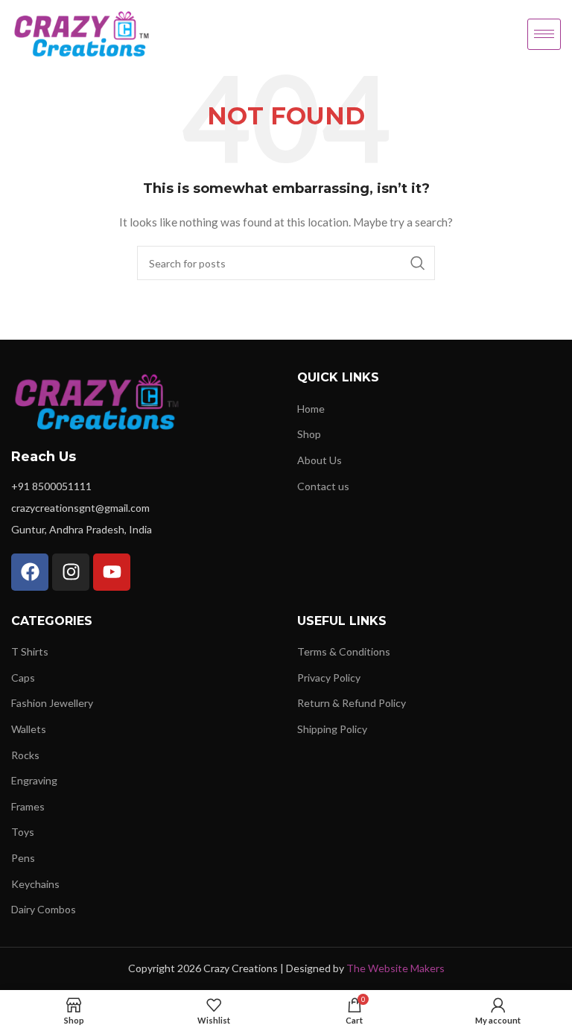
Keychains (35, 884)
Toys (22, 831)
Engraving (34, 780)
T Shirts (29, 651)
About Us (319, 460)
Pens (23, 857)
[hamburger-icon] (544, 34)
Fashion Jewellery (52, 703)
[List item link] (143, 486)
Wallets (28, 729)
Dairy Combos (43, 909)
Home (311, 408)
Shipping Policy (332, 729)
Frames (28, 806)
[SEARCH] (418, 263)
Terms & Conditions (343, 651)
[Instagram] (70, 572)
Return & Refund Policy (351, 703)
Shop (309, 434)
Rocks (25, 755)
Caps (23, 677)
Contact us (323, 486)
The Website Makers (395, 968)
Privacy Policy (328, 677)
